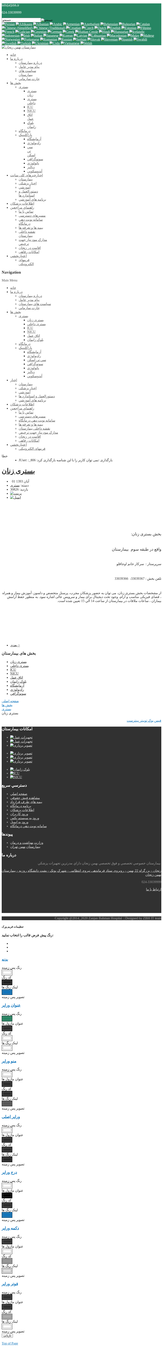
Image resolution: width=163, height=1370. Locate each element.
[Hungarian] (119, 32)
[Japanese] (51, 36)
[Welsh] (86, 43)
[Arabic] (56, 24)
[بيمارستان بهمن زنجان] (19, 47)
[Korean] (66, 36)
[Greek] (68, 32)
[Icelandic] (137, 32)
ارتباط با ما (153, 889)
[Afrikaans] (24, 24)
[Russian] (65, 39)
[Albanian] (41, 24)
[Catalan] (143, 24)
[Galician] (22, 32)
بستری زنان (18, 471)
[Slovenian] (109, 39)
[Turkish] (24, 43)
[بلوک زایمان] (20, 769)
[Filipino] (144, 28)
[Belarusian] (109, 24)
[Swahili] (140, 39)
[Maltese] (147, 36)
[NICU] (16, 777)
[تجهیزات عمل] (21, 737)
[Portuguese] (30, 39)
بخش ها (7, 705)
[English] (114, 28)
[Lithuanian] (97, 36)
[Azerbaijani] (90, 24)
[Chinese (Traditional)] (49, 28)
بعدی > (15, 645)
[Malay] (133, 36)
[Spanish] (126, 39)
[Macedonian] (117, 36)
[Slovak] (93, 39)
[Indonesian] (11, 36)
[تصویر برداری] (21, 745)
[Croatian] (73, 28)
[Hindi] (104, 32)
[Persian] (8, 24)
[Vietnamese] (70, 43)
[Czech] (88, 28)
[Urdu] (54, 43)
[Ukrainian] (40, 43)
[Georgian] (39, 32)
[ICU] (15, 773)
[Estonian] (128, 28)
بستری (15, 485)
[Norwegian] (11, 39)
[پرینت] (16, 493)
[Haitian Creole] (86, 32)
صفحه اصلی (10, 701)
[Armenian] (71, 24)
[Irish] (25, 36)
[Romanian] (48, 39)
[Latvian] (80, 36)
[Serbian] (80, 39)
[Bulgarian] (127, 24)
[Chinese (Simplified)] (17, 28)
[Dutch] (100, 28)
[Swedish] (9, 43)
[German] (55, 32)
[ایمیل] (15, 497)
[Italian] (36, 36)
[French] (8, 32)
